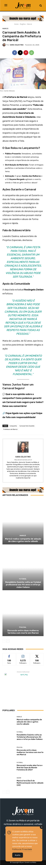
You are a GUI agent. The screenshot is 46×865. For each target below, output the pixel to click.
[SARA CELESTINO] (4, 44)
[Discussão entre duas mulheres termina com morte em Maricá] (23, 613)
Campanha (13, 426)
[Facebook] (14, 52)
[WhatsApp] (31, 52)
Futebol (22, 579)
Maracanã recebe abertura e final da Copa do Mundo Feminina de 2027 (29, 767)
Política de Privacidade (22, 849)
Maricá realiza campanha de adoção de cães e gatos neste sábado (23, 540)
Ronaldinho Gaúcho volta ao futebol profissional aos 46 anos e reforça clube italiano (23, 584)
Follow (23, 655)
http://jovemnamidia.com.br (23, 459)
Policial (22, 627)
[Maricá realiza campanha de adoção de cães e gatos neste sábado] (23, 521)
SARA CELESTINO (16, 45)
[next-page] (7, 640)
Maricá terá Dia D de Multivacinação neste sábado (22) (30, 783)
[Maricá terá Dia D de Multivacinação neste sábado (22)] (8, 782)
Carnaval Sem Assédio (26, 426)
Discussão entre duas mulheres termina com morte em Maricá (23, 631)
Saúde (19, 778)
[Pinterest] (25, 52)
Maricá (29, 24)
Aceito (17, 855)
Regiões (23, 24)
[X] (20, 52)
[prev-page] (4, 640)
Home (16, 24)
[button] (41, 5)
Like (9, 655)
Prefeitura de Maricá (10, 429)
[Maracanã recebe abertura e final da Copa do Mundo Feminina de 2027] (8, 766)
